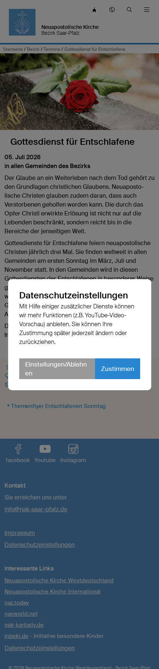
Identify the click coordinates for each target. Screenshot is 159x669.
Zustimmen (117, 369)
